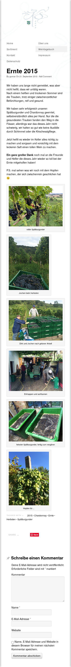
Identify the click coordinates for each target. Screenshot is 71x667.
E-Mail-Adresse (21, 619)
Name (15, 607)
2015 (29, 515)
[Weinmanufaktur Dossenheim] (35, 18)
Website (16, 630)
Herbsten (11, 519)
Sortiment (12, 49)
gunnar (12, 76)
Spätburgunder (24, 519)
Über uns (43, 43)
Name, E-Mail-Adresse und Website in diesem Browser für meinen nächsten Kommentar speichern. (34, 645)
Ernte (51, 515)
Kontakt (11, 55)
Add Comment (45, 76)
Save (36, 534)
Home (10, 43)
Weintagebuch (46, 49)
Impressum (44, 55)
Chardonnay (40, 515)
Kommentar (18, 574)
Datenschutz (13, 61)
